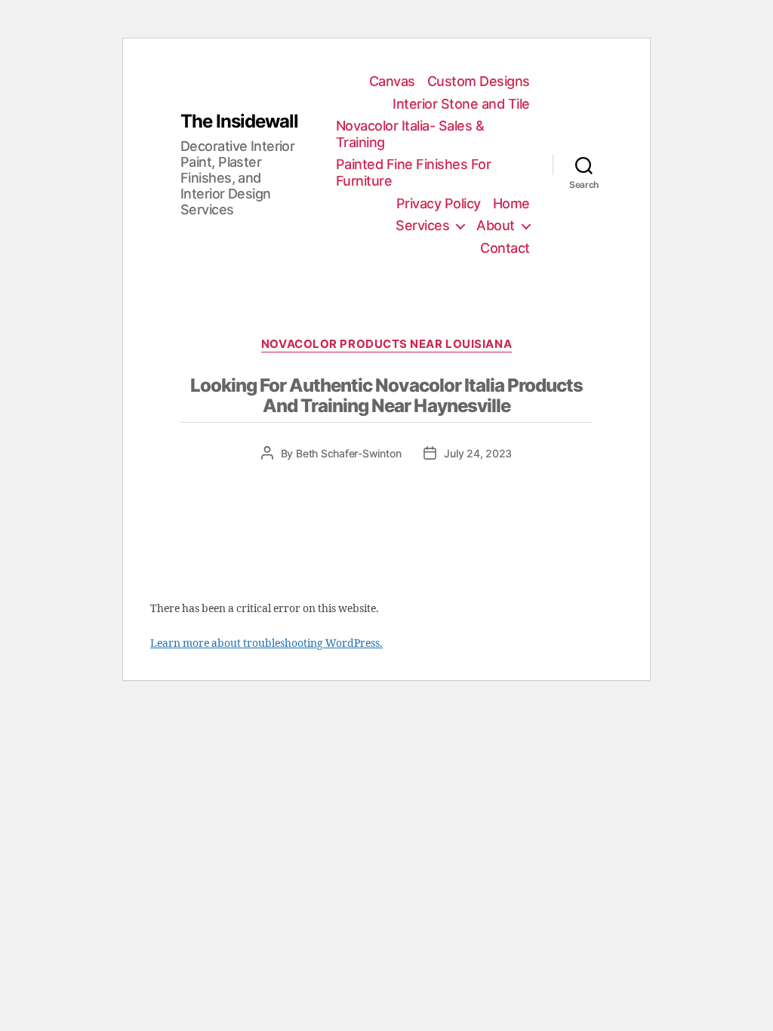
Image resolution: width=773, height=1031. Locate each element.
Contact (505, 248)
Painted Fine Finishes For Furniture (413, 172)
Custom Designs (478, 81)
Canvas (392, 81)
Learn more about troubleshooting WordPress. (266, 643)
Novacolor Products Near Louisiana (386, 344)
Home (511, 203)
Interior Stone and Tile (461, 104)
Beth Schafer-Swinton (348, 453)
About (495, 225)
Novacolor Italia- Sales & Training (410, 134)
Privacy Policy (438, 203)
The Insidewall (239, 121)
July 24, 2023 (478, 453)
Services (422, 225)
